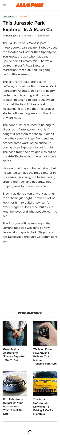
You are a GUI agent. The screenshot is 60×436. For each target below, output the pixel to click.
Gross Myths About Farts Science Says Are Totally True (13, 354)
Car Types (9, 16)
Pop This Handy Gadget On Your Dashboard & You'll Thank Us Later (13, 406)
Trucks (23, 16)
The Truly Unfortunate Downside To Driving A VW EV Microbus (43, 406)
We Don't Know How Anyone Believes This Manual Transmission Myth (45, 356)
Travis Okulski (13, 36)
